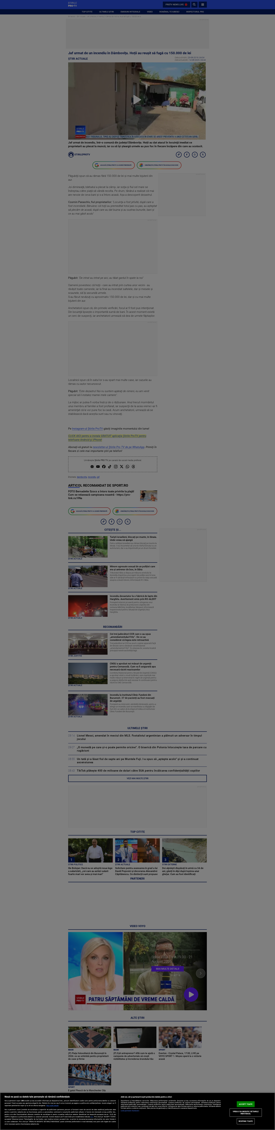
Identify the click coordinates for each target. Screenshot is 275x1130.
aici (92, 1117)
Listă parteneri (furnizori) (130, 1111)
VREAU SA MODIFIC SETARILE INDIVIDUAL (246, 1112)
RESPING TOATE (246, 1121)
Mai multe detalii (52, 1106)
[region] (137, 1111)
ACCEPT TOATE (246, 1104)
